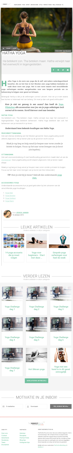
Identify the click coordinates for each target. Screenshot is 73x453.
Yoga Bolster (10, 196)
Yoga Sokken (10, 198)
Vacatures (5, 440)
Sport (28, 4)
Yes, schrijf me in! (60, 406)
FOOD (23, 4)
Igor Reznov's (67, 51)
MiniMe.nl (40, 447)
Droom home (34, 4)
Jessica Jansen (22, 213)
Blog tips (23, 440)
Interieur (22, 433)
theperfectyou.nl (6, 4)
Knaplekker (17, 4)
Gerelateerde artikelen (36, 381)
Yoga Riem (9, 201)
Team (3, 442)
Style (40, 4)
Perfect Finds (47, 4)
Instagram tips (25, 442)
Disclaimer (5, 445)
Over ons (4, 433)
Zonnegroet (6, 160)
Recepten (23, 435)
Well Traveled (57, 4)
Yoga (14, 48)
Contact (4, 435)
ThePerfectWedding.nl (60, 445)
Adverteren (5, 438)
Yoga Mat (9, 193)
